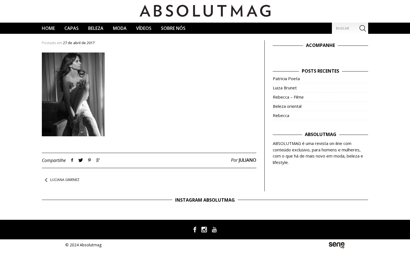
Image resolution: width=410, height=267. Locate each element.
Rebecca (281, 115)
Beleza (95, 28)
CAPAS (71, 28)
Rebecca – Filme (288, 97)
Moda (120, 28)
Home (48, 28)
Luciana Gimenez (64, 179)
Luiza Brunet (285, 87)
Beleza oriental (287, 106)
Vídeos (143, 28)
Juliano (247, 160)
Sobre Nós (173, 28)
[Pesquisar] (362, 28)
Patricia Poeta (286, 78)
